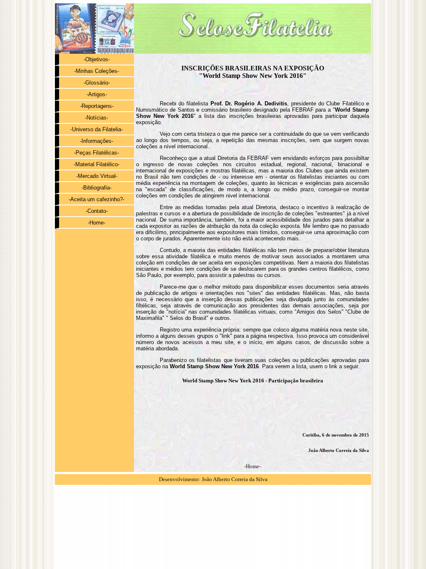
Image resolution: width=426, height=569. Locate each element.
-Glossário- (97, 83)
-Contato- (97, 211)
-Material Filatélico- (96, 164)
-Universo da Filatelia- (96, 129)
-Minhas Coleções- (96, 71)
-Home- (96, 223)
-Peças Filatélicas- (96, 153)
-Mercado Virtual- (96, 176)
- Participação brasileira (252, 380)
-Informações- (96, 141)
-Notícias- (96, 118)
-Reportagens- (97, 106)
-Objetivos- (97, 59)
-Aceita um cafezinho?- (96, 199)
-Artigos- (97, 94)
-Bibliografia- (96, 188)
